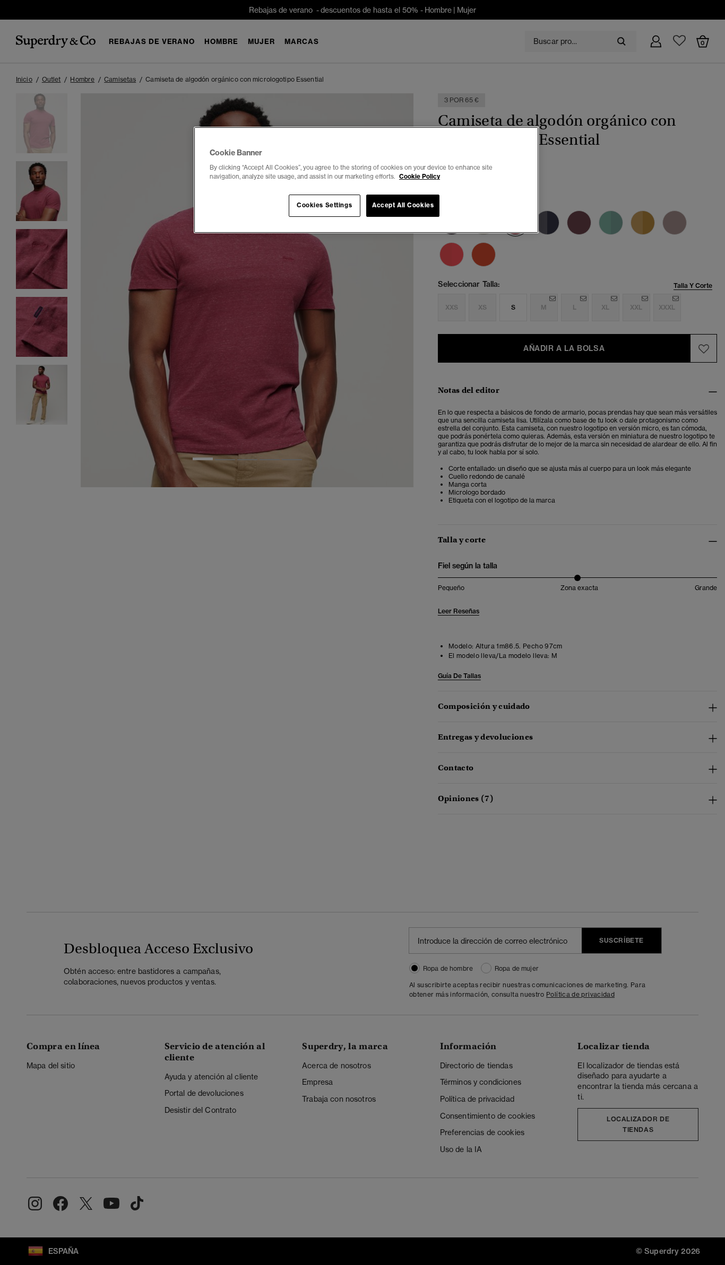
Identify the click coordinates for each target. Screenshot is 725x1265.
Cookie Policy (419, 176)
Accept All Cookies (403, 205)
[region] (366, 180)
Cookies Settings (324, 205)
